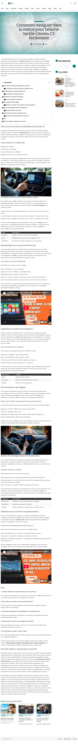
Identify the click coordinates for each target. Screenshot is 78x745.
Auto (46, 44)
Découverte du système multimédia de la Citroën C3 (17, 85)
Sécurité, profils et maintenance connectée (15, 121)
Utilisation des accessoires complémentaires (15, 113)
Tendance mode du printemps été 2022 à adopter (25, 719)
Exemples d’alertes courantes (13, 110)
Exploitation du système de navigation (13, 96)
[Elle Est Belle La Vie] (11, 3)
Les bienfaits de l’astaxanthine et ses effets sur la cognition (69, 94)
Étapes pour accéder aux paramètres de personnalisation (20, 105)
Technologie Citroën (27, 643)
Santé (66, 89)
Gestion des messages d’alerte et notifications (15, 107)
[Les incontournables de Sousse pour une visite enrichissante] (60, 103)
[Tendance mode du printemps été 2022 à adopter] (26, 709)
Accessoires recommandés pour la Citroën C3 (17, 115)
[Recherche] (71, 3)
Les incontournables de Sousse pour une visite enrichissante (70, 104)
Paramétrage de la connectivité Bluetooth (14, 91)
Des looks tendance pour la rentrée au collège (43, 719)
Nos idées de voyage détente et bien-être (7, 719)
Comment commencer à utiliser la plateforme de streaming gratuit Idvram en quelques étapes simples (70, 82)
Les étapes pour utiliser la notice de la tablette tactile (19, 88)
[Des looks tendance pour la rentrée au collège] (44, 709)
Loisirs (3, 715)
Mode (21, 715)
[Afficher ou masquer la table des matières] (31, 82)
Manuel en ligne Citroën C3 (13, 643)
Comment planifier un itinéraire (14, 99)
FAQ (5, 118)
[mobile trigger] (3, 3)
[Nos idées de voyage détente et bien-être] (8, 709)
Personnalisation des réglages (11, 102)
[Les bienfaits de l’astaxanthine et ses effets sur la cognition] (60, 93)
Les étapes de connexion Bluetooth (15, 94)
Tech (66, 75)
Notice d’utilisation (40, 643)
